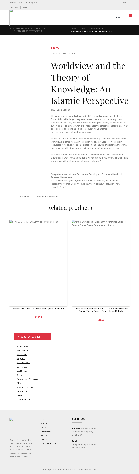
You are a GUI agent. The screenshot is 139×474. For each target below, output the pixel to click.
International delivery (49, 443)
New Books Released (26, 387)
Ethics (19, 383)
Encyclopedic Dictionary (100, 174)
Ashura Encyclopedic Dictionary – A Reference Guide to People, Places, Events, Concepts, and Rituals (100, 310)
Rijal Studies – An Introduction (27, 28)
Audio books (22, 346)
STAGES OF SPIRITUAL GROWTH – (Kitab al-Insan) (38, 308)
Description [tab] (23, 196)
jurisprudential (112, 180)
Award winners (96, 28)
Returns (44, 435)
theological (82, 183)
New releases (66, 177)
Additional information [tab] (47, 196)
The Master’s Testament (27, 31)
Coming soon (22, 367)
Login (24, 7)
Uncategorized (23, 399)
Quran (74, 183)
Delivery (44, 439)
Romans (20, 395)
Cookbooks (22, 371)
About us (44, 423)
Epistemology (63, 180)
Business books (23, 362)
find (118, 17)
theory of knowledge (99, 183)
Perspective (56, 183)
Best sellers (82, 174)
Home (73, 28)
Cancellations (46, 431)
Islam (86, 180)
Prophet (66, 183)
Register (14, 7)
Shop (82, 28)
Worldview (115, 183)
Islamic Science (97, 180)
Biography (21, 358)
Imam (80, 180)
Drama (19, 375)
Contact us (45, 427)
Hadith (73, 180)
